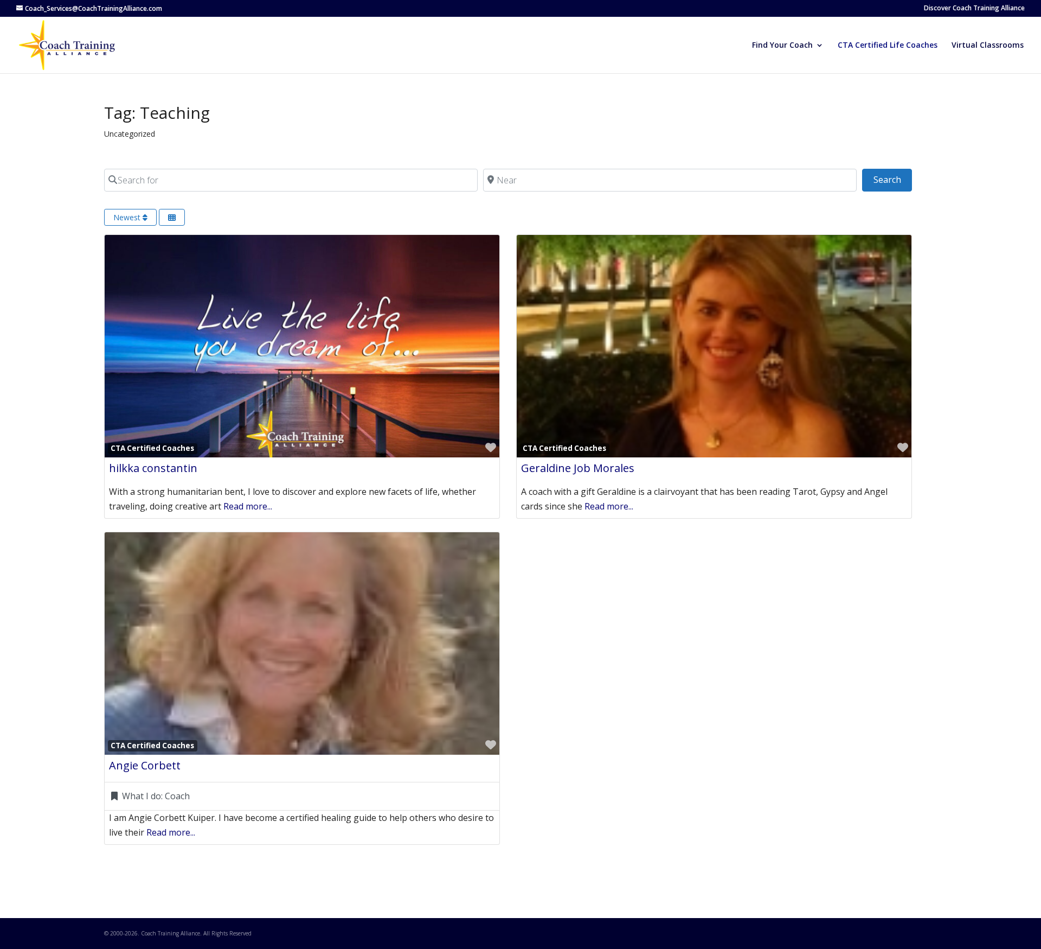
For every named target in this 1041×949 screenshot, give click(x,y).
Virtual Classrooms (988, 45)
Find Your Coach (782, 45)
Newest (128, 217)
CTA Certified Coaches (152, 448)
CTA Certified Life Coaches (887, 45)
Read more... (247, 506)
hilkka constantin (153, 468)
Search (892, 179)
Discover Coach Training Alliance (974, 8)
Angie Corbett (145, 765)
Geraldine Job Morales (577, 468)
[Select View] (172, 217)
